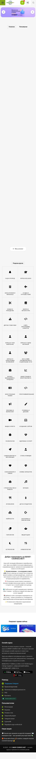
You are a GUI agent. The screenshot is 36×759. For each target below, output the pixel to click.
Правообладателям (10, 686)
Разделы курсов (18, 263)
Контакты (7, 695)
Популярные (23, 26)
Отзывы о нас (8, 712)
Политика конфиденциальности (14, 689)
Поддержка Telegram (11, 683)
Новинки (12, 26)
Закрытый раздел (10, 715)
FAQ (5, 692)
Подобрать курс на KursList (13, 724)
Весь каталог (19, 249)
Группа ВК (7, 721)
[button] (3, 12)
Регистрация (8, 707)
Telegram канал (9, 718)
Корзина (7, 710)
